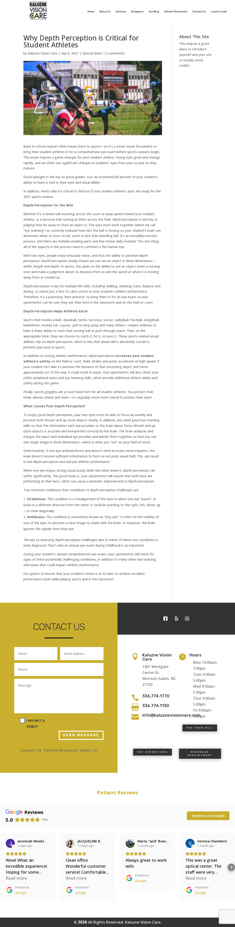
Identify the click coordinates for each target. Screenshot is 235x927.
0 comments (115, 53)
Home (90, 11)
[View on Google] (10, 843)
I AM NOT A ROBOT (35, 723)
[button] (3, 867)
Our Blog (154, 11)
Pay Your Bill (200, 728)
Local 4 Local (219, 11)
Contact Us (199, 11)
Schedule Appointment (200, 753)
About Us (105, 11)
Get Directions (152, 752)
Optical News (92, 53)
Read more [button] (16, 878)
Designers (137, 11)
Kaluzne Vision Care (42, 53)
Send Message (81, 735)
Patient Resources (175, 11)
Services (121, 11)
